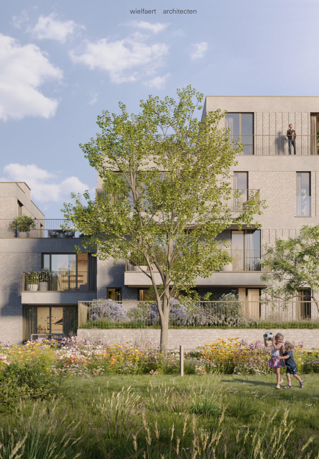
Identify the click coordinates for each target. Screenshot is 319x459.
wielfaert (143, 10)
